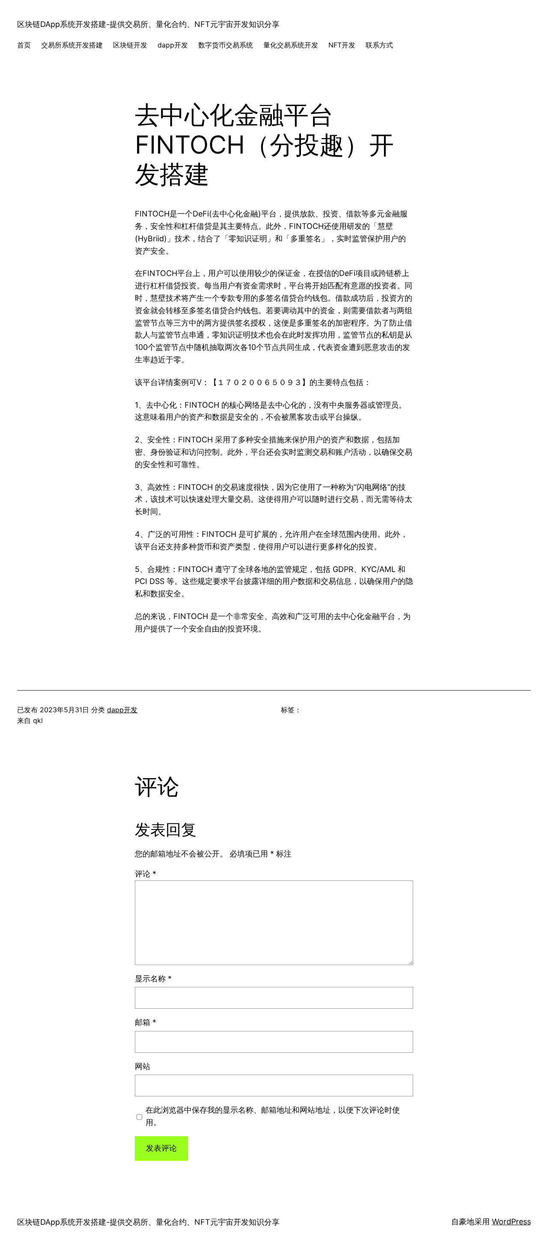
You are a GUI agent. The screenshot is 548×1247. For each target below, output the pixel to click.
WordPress (511, 1221)
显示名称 (153, 978)
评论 (145, 873)
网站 (142, 1066)
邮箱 (145, 1022)
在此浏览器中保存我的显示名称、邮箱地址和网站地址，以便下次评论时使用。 (273, 1116)
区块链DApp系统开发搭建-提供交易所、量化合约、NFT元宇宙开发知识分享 (148, 24)
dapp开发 (122, 709)
